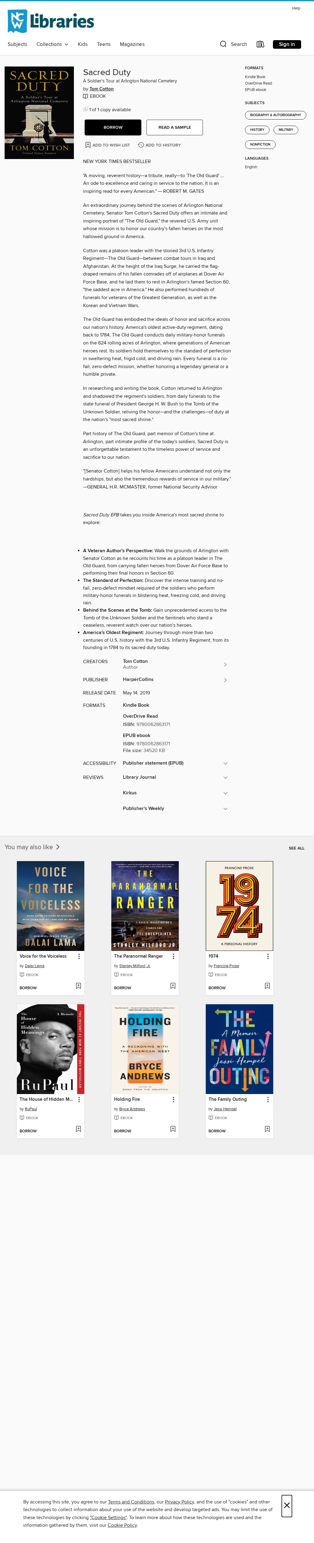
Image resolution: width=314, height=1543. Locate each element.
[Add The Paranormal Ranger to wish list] (173, 986)
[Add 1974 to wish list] (267, 986)
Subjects (17, 44)
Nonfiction (260, 145)
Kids (83, 44)
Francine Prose (226, 965)
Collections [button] (50, 44)
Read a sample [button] (175, 127)
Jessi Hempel (225, 1109)
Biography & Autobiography (275, 115)
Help (296, 8)
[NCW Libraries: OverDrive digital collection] (50, 21)
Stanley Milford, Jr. (135, 965)
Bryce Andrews (132, 1109)
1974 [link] (213, 956)
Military (286, 130)
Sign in (287, 44)
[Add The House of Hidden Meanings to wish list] (78, 1130)
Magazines (132, 44)
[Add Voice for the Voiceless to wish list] (78, 986)
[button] (232, 45)
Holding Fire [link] (127, 1099)
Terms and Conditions (131, 1502)
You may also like (30, 847)
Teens (104, 44)
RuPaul (31, 1109)
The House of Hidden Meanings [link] (48, 1099)
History (257, 130)
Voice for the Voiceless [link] (43, 956)
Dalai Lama (34, 965)
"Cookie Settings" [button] (108, 1517)
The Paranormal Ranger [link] (138, 956)
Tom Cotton (102, 89)
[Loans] (260, 45)
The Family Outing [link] (228, 1099)
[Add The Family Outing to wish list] (267, 1130)
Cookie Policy (122, 1525)
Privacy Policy (179, 1502)
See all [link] (296, 848)
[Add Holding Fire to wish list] (173, 1130)
